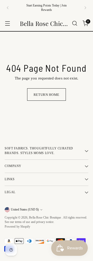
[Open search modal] (74, 23)
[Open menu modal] (7, 23)
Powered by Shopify (17, 226)
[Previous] (7, 8)
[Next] (85, 8)
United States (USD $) (25, 209)
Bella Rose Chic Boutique (45, 217)
